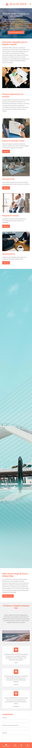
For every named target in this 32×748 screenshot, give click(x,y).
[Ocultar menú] (30, 4)
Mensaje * (4, 733)
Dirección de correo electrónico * (10, 725)
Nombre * (4, 717)
